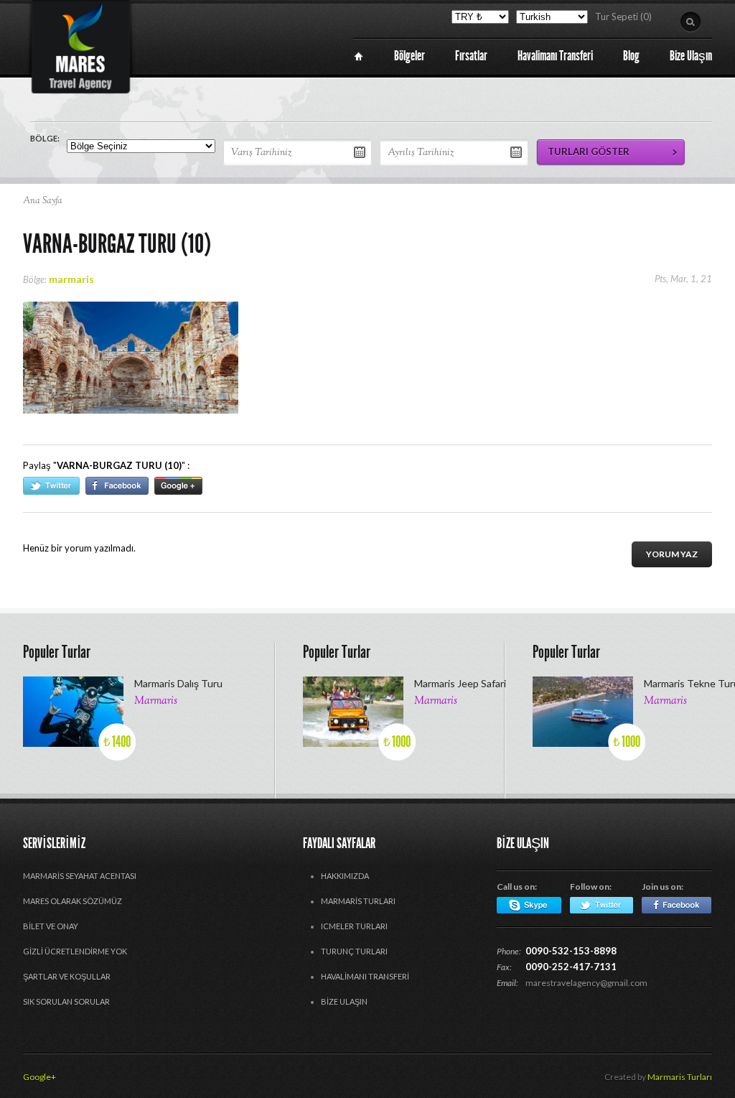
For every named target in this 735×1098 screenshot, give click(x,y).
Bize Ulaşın (344, 1001)
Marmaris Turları (358, 901)
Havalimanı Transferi (365, 976)
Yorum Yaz (672, 554)
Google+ (39, 1076)
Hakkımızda (345, 875)
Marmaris (155, 701)
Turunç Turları (354, 951)
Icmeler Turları (354, 926)
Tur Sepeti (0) (623, 16)
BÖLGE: (45, 138)
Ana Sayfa (42, 201)
